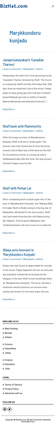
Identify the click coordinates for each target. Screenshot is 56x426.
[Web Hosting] (28, 329)
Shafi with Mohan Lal (17, 188)
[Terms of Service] (28, 385)
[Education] (28, 364)
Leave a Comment (12, 69)
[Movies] (28, 333)
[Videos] (28, 337)
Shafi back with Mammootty (22, 126)
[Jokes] (28, 353)
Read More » (9, 109)
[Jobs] (28, 369)
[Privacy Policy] (28, 389)
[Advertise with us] (28, 393)
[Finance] (28, 360)
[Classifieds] (28, 348)
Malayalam (28, 69)
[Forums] (28, 344)
